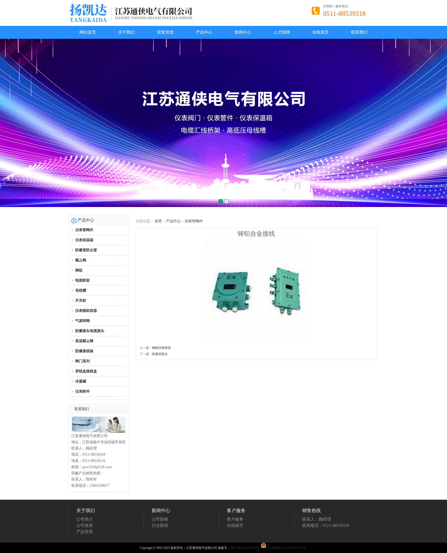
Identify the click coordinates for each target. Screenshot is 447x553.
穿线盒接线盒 (86, 371)
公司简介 (84, 519)
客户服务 (235, 519)
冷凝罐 (80, 381)
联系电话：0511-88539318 (325, 525)
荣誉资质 (165, 32)
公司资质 (84, 525)
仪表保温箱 (84, 240)
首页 (158, 221)
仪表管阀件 (84, 230)
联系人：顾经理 (316, 519)
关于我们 (126, 32)
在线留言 (320, 32)
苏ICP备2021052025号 (245, 548)
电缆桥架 (82, 280)
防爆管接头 (160, 354)
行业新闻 (160, 525)
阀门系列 (82, 361)
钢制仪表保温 (161, 348)
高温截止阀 (84, 341)
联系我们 (359, 32)
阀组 (79, 270)
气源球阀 (82, 321)
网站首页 (87, 32)
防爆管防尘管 (86, 250)
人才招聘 (281, 32)
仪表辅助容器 (86, 311)
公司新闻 (160, 519)
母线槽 (80, 290)
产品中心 (204, 32)
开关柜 (80, 301)
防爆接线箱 (84, 351)
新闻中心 (243, 32)
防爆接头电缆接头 (89, 331)
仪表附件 (82, 391)
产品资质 (84, 531)
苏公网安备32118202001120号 (286, 548)
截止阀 (80, 260)
